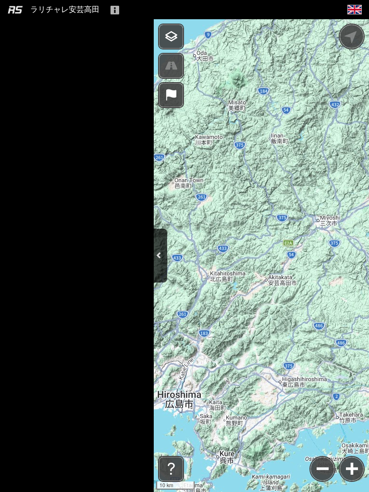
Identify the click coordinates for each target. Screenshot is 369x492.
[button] (354, 8)
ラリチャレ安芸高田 (64, 9)
